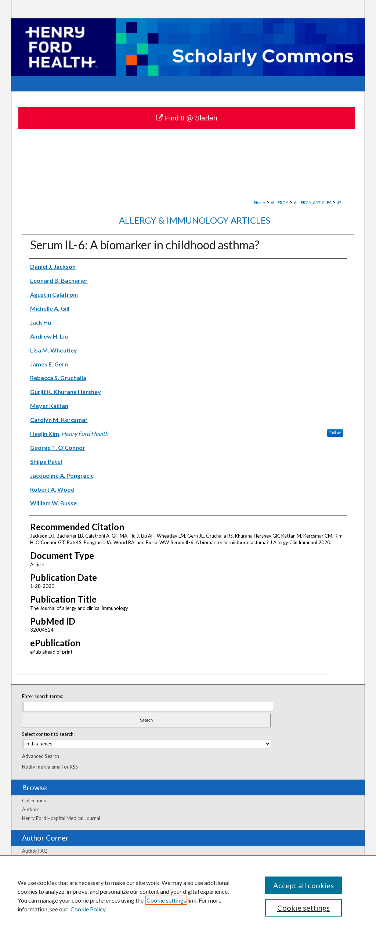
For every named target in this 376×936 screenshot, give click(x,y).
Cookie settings (166, 900)
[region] (188, 895)
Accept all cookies (303, 885)
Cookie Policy (88, 909)
